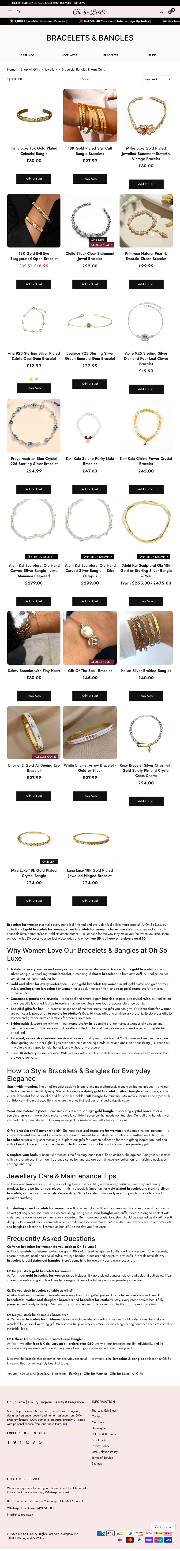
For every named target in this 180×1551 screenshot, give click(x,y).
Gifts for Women (95, 1373)
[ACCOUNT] (161, 11)
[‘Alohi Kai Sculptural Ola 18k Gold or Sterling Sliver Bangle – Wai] (146, 525)
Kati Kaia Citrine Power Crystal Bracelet (146, 461)
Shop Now (90, 178)
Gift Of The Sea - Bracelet (90, 670)
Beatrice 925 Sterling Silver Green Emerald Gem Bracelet (90, 356)
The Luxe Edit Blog (104, 1410)
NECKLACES (69, 55)
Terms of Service (102, 1457)
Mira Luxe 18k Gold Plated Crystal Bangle (34, 873)
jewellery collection (78, 1028)
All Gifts (137, 1373)
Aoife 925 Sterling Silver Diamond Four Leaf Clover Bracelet (146, 359)
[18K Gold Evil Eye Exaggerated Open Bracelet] (33, 220)
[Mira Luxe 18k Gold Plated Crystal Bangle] (33, 837)
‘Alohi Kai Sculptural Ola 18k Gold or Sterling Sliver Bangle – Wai (146, 571)
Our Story (98, 1422)
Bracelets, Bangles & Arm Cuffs (83, 69)
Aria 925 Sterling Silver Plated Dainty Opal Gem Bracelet (34, 356)
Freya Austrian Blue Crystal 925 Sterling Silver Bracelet (34, 461)
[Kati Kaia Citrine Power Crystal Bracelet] (146, 425)
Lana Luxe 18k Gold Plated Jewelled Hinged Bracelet (90, 873)
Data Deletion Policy (105, 1452)
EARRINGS (27, 55)
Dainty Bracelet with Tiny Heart (34, 670)
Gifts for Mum (119, 1373)
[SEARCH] (18, 11)
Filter (17, 79)
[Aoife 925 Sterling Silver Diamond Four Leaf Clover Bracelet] (146, 320)
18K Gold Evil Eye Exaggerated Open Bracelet (34, 256)
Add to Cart (34, 178)
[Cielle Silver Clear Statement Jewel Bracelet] (89, 220)
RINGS (152, 55)
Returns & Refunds (104, 1434)
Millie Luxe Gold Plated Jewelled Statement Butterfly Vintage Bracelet (146, 153)
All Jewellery (41, 1373)
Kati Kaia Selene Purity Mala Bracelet (90, 461)
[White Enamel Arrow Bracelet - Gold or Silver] (89, 732)
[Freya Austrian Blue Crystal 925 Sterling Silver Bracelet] (33, 425)
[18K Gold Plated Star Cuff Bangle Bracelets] (89, 115)
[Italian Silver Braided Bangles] (146, 637)
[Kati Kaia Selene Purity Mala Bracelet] (89, 425)
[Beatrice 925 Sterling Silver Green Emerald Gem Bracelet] (89, 320)
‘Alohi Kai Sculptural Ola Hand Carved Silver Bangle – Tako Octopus (90, 571)
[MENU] (10, 11)
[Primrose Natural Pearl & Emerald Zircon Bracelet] (146, 220)
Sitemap (97, 1463)
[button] (170, 11)
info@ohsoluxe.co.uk (20, 1514)
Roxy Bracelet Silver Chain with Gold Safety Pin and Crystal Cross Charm (146, 771)
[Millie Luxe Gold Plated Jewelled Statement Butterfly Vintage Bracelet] (146, 115)
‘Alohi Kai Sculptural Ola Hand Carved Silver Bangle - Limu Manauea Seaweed (34, 571)
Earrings (75, 1373)
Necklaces (59, 1373)
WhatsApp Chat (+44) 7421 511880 (30, 1508)
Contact (96, 1416)
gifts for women (90, 1139)
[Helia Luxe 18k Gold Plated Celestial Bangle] (33, 115)
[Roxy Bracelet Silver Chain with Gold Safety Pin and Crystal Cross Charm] (146, 732)
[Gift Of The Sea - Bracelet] (89, 637)
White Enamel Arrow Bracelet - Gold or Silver (90, 768)
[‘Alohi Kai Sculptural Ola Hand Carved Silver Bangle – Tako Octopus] (89, 525)
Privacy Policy (100, 1446)
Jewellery (51, 69)
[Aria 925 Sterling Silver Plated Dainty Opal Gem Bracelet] (33, 320)
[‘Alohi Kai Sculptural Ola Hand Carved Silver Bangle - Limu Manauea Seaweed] (33, 525)
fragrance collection (65, 1159)
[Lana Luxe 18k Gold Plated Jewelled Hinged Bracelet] (89, 837)
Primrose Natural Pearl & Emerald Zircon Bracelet (146, 256)
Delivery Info (100, 1428)
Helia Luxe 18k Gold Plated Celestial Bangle (34, 151)
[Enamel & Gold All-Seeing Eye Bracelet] (33, 732)
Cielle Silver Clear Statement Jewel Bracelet (90, 256)
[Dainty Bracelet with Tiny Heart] (33, 637)
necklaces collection (64, 1144)
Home (11, 69)
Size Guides (99, 1440)
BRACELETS (110, 55)
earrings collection (96, 1144)
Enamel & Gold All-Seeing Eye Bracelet (34, 768)
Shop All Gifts (30, 69)
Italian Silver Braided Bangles (146, 670)
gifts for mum (37, 1017)
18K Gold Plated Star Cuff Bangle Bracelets (90, 151)
